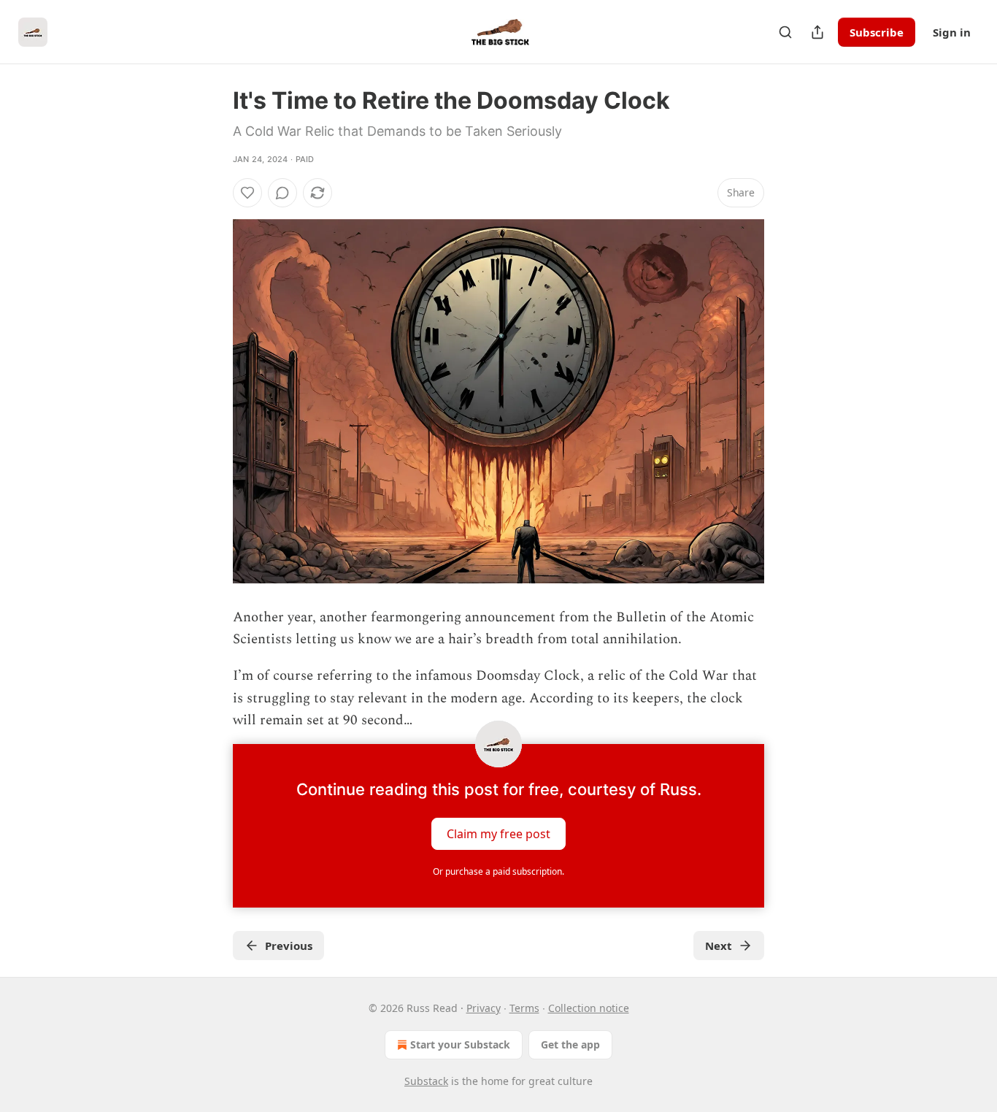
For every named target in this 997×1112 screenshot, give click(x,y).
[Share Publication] (817, 32)
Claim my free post (498, 833)
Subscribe (877, 32)
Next (718, 945)
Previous (288, 945)
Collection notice (588, 1008)
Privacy (483, 1008)
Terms (524, 1008)
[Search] (785, 32)
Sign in (952, 32)
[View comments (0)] (282, 192)
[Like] (247, 192)
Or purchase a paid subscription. (498, 871)
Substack (426, 1081)
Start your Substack (460, 1044)
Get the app (570, 1044)
